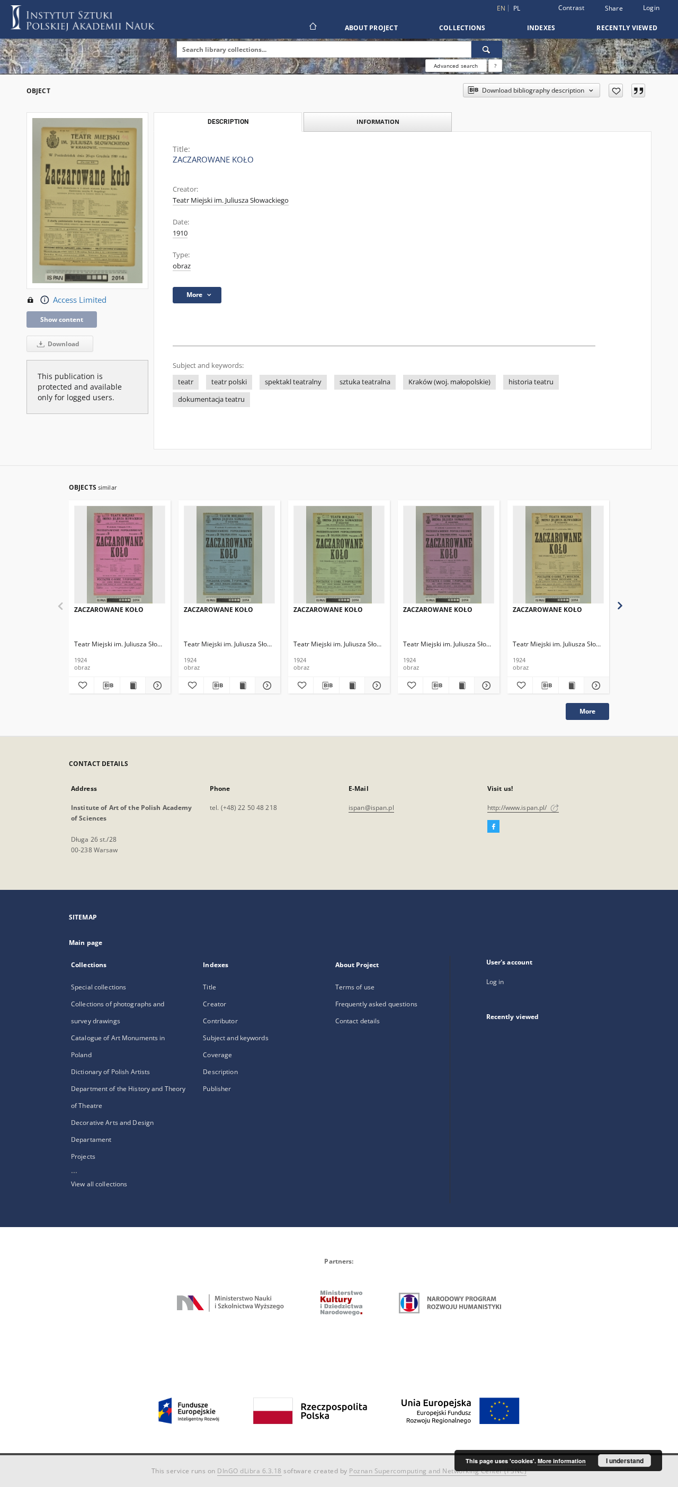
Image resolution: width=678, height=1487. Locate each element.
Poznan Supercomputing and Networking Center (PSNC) (438, 1470)
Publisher (217, 1088)
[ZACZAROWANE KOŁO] (120, 555)
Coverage (217, 1054)
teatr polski (229, 381)
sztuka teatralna (365, 381)
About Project (371, 27)
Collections (462, 27)
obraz (182, 266)
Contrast (571, 7)
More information (562, 1461)
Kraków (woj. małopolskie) (449, 381)
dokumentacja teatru (211, 399)
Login (651, 7)
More (587, 711)
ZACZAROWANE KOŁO (109, 609)
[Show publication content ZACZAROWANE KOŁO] (132, 685)
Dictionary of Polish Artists (110, 1071)
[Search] (486, 49)
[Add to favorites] (616, 90)
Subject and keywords (235, 1037)
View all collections (99, 1183)
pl (517, 8)
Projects (83, 1156)
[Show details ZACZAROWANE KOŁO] (156, 685)
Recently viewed (626, 27)
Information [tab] (377, 121)
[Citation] (638, 90)
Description (220, 1071)
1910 (180, 233)
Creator (214, 1003)
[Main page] (312, 27)
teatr (185, 381)
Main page (85, 942)
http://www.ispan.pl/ (518, 807)
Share (614, 8)
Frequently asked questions (376, 1003)
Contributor (220, 1020)
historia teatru (531, 381)
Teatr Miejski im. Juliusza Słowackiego (231, 200)
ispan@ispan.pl (371, 807)
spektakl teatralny (293, 381)
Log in (495, 981)
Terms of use (354, 987)
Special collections (98, 987)
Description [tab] (228, 121)
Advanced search (456, 65)
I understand (625, 1460)
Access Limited (79, 299)
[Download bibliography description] (106, 685)
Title (209, 987)
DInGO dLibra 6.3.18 (249, 1470)
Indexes (541, 27)
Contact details (357, 1020)
